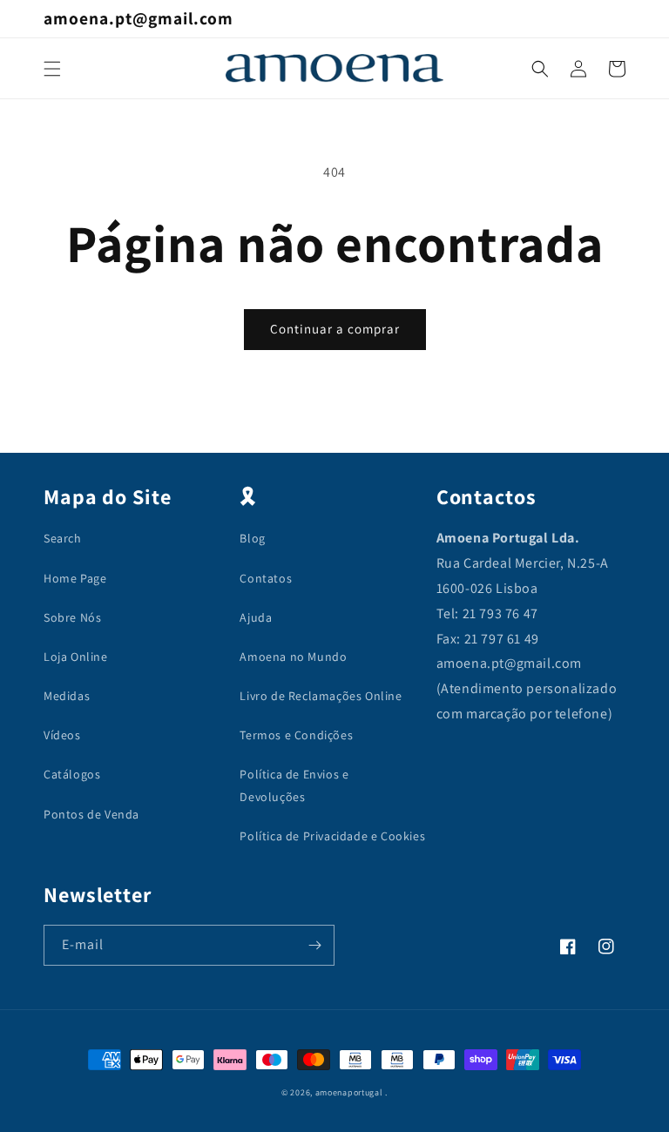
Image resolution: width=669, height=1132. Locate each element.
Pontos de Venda (91, 814)
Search (63, 538)
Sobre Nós (72, 617)
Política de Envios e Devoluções (294, 785)
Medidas (67, 696)
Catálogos (72, 774)
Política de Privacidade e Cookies (332, 836)
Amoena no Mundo (293, 656)
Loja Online (76, 656)
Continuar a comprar (335, 328)
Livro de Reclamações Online (321, 696)
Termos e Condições (296, 735)
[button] (52, 69)
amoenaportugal (349, 1092)
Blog (252, 538)
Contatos (266, 578)
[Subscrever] (314, 945)
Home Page (75, 578)
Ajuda (256, 617)
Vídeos (62, 735)
